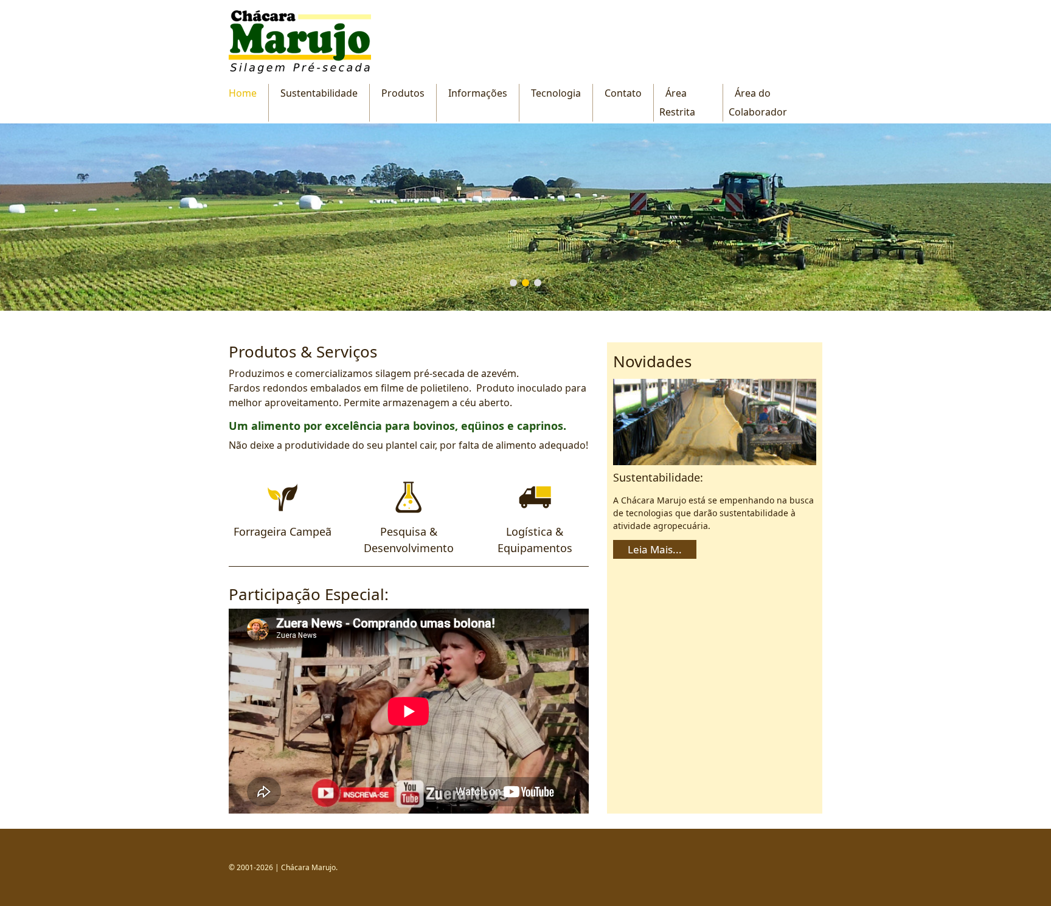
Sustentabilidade (319, 93)
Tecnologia (556, 93)
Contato (623, 93)
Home (243, 93)
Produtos (403, 93)
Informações (477, 93)
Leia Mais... (655, 549)
